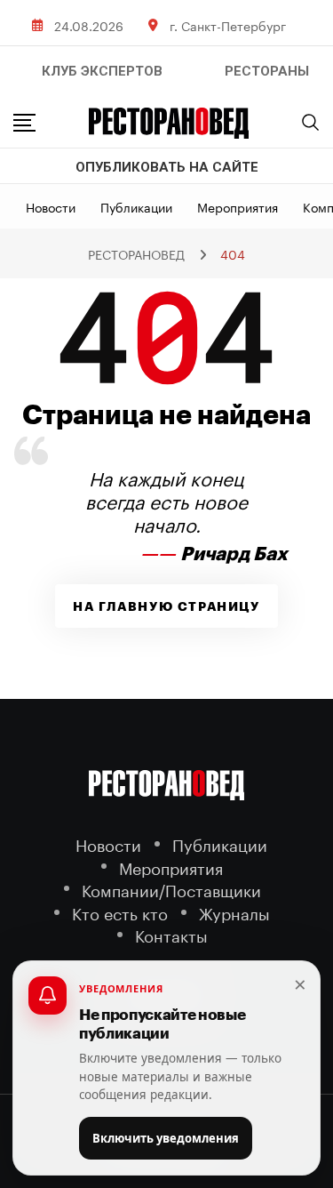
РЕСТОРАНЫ (267, 71)
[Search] (311, 122)
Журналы (234, 912)
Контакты (171, 934)
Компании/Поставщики (171, 889)
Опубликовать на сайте (166, 167)
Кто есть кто (120, 912)
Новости (50, 206)
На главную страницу (166, 606)
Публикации (136, 206)
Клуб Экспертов (102, 71)
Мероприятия (237, 206)
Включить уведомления (165, 1138)
